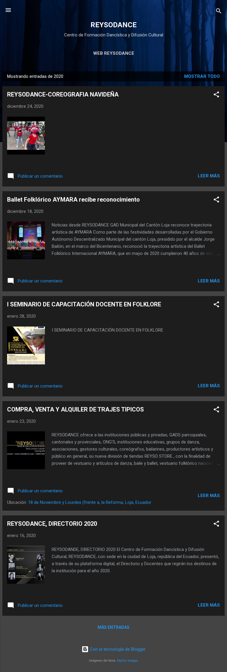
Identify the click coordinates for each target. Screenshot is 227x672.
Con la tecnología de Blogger (117, 649)
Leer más (209, 176)
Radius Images (127, 661)
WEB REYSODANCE (113, 53)
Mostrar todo (202, 76)
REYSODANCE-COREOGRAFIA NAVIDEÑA (63, 94)
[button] (216, 95)
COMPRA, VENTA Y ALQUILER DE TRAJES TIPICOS (75, 409)
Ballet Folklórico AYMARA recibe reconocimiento (73, 199)
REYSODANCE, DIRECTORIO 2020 (52, 523)
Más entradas (113, 627)
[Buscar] (218, 12)
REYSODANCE (113, 25)
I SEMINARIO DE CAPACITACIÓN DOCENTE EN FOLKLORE (84, 304)
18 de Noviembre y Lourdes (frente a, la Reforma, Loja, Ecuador (89, 502)
